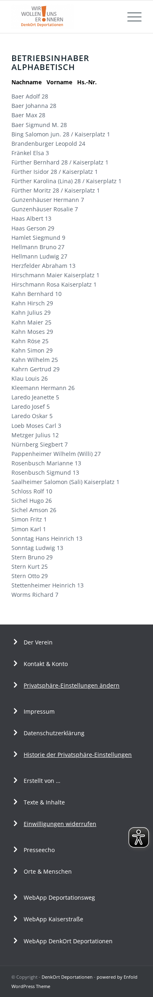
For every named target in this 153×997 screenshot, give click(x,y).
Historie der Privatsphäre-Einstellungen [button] (78, 754)
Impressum (39, 711)
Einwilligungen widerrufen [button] (60, 824)
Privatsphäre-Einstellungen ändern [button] (72, 685)
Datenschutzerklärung (54, 733)
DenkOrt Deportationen (67, 977)
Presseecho (39, 850)
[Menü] (130, 16)
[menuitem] (130, 16)
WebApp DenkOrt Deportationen (68, 941)
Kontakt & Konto (46, 664)
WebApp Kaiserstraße (53, 919)
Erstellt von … (42, 780)
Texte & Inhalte (44, 802)
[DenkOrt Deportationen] (63, 16)
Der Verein (38, 642)
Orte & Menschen (48, 871)
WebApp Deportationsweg (60, 897)
